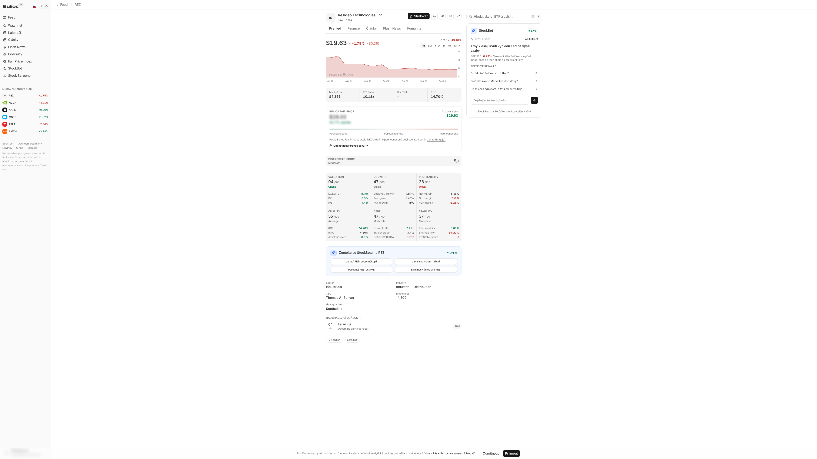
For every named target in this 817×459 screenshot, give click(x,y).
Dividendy (335, 339)
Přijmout (511, 453)
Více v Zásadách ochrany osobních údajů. (450, 453)
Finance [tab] (353, 28)
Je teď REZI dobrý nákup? (361, 261)
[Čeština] (34, 6)
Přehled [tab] (335, 28)
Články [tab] (371, 28)
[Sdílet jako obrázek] (450, 16)
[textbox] (500, 100)
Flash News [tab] (392, 28)
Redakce (32, 147)
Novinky (7, 147)
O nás (19, 147)
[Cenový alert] (434, 16)
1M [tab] (423, 45)
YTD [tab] (437, 45)
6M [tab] (430, 45)
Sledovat (421, 16)
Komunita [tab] (414, 28)
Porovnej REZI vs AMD (361, 269)
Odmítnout (491, 453)
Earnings (352, 339)
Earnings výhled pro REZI (426, 269)
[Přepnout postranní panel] (51, 229)
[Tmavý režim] (44, 6)
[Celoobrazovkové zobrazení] (458, 16)
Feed (64, 5)
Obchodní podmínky (30, 143)
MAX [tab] (457, 45)
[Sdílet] (442, 16)
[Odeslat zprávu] (534, 100)
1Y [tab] (444, 45)
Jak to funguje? (436, 139)
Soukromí (8, 143)
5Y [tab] (449, 45)
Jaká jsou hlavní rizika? (426, 261)
